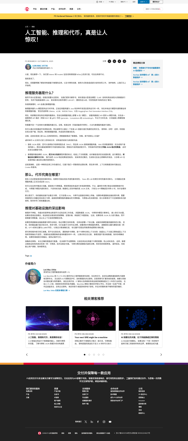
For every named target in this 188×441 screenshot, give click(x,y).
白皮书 (56, 394)
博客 (140, 407)
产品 (27, 394)
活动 (140, 410)
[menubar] (94, 2)
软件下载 (85, 404)
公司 (26, 27)
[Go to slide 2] (89, 354)
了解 (128, 378)
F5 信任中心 (143, 394)
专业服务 (85, 398)
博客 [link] (33, 27)
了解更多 (128, 16)
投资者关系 (142, 404)
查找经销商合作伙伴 (117, 391)
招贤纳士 (142, 398)
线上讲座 (57, 404)
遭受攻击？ (156, 2)
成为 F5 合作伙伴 (116, 398)
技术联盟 (113, 394)
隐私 (76, 433)
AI (31, 256)
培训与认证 (58, 407)
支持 (134, 2)
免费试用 (29, 391)
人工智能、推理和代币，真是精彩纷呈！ (45, 337)
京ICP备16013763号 (122, 433)
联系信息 (142, 391)
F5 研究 (78, 334)
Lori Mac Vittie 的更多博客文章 (55, 291)
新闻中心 (142, 413)
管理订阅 (85, 391)
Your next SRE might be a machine (91, 337)
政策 (69, 433)
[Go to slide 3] (94, 354)
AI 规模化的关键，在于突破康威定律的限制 (140, 337)
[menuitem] (100, 2)
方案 (27, 398)
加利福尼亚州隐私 (86, 433)
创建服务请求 (87, 401)
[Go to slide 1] (84, 354)
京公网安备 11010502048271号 (139, 433)
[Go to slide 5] (103, 354)
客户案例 (57, 401)
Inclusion (142, 401)
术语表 (56, 398)
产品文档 (57, 391)
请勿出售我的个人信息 (103, 433)
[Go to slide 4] (98, 354)
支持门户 (85, 394)
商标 (62, 433)
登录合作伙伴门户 (116, 401)
